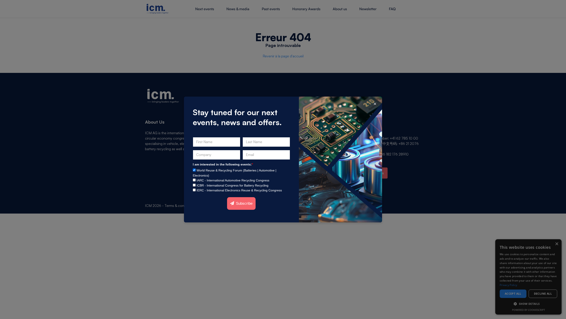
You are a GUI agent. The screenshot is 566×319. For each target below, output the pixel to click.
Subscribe (244, 203)
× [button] (556, 244)
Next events (204, 9)
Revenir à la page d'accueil (283, 56)
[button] (528, 304)
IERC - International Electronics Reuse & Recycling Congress (239, 190)
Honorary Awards (306, 9)
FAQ (392, 9)
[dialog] (528, 277)
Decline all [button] (543, 294)
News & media (237, 9)
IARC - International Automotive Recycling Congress (233, 180)
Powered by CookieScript (528, 309)
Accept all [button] (513, 294)
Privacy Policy (508, 285)
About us (340, 9)
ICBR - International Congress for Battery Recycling (232, 185)
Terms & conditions (179, 205)
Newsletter (368, 9)
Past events (271, 9)
